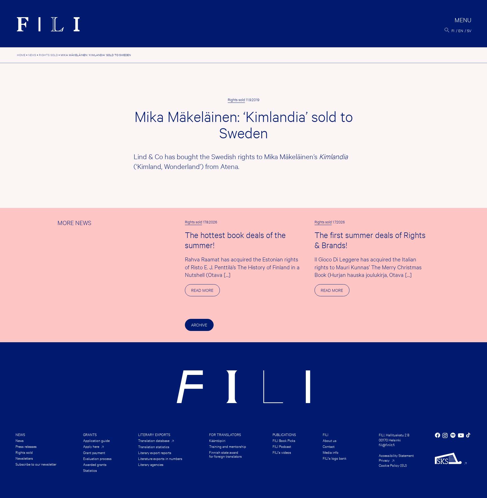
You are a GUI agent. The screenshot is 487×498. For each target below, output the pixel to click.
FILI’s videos (282, 452)
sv (469, 30)
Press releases (26, 446)
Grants (90, 434)
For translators (225, 434)
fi (452, 30)
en (460, 30)
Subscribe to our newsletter (36, 464)
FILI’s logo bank (334, 458)
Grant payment (94, 452)
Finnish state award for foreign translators (225, 454)
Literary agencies (150, 464)
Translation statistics (153, 446)
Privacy (384, 460)
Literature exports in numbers (160, 458)
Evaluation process (97, 458)
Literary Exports (154, 434)
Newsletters (24, 458)
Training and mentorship (227, 446)
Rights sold (236, 99)
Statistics (90, 470)
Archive (199, 324)
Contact (329, 446)
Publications (284, 434)
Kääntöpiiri (217, 440)
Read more (205, 291)
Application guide (96, 440)
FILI (325, 434)
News (20, 434)
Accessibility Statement (396, 455)
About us (330, 440)
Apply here (91, 446)
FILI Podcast (282, 446)
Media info (330, 452)
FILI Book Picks (284, 440)
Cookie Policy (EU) (393, 465)
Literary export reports (154, 452)
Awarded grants (95, 464)
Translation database (153, 440)
